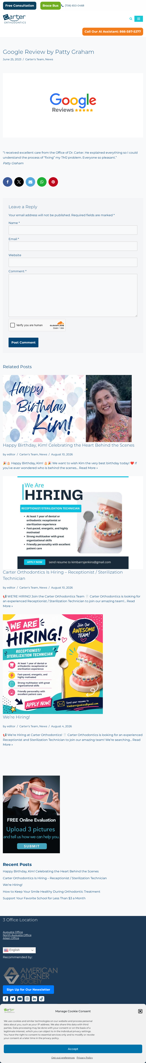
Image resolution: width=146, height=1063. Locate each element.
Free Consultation (19, 5)
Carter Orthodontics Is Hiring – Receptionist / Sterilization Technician (55, 878)
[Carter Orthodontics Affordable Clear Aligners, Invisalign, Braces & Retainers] (14, 18)
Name (14, 223)
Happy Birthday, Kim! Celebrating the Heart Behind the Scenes (68, 445)
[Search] (130, 18)
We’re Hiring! (16, 717)
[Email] (30, 182)
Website (15, 255)
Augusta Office (13, 932)
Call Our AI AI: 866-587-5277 (113, 31)
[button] (140, 1011)
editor (11, 454)
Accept (73, 1049)
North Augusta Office (17, 935)
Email (14, 239)
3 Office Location (20, 919)
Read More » (88, 468)
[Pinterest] (53, 182)
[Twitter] (19, 182)
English (14, 950)
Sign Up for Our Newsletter (28, 989)
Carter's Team (34, 59)
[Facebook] (7, 182)
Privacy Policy (85, 1057)
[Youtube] (20, 998)
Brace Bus (51, 5)
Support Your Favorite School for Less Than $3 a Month (44, 898)
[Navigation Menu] (138, 19)
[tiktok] (41, 998)
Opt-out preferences (63, 1057)
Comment (17, 271)
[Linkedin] (34, 998)
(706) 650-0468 (74, 5)
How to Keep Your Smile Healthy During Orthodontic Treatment (51, 891)
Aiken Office (11, 938)
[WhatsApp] (42, 182)
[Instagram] (27, 998)
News (49, 59)
